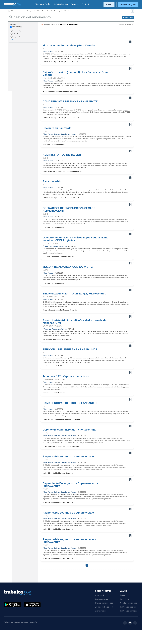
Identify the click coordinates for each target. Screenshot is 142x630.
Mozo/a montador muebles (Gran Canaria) (69, 45)
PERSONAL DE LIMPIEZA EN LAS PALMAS (70, 349)
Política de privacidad (129, 611)
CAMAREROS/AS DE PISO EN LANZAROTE (70, 101)
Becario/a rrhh (52, 181)
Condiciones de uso (128, 603)
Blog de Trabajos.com (104, 607)
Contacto (86, 4)
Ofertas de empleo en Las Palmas (32, 11)
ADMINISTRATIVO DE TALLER (62, 154)
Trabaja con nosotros (104, 603)
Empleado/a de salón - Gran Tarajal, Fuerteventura (74, 293)
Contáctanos (100, 611)
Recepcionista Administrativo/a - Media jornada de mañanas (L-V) (74, 321)
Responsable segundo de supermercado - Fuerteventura (69, 540)
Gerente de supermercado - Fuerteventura (69, 429)
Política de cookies (128, 607)
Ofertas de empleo (16, 11)
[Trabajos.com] (13, 6)
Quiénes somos (101, 599)
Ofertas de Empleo (43, 4)
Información (100, 595)
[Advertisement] (82, 34)
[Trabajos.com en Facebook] (125, 623)
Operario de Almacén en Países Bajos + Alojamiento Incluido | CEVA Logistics (75, 239)
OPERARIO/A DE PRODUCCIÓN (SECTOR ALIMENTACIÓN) (69, 209)
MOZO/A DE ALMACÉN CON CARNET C (68, 267)
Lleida (14, 34)
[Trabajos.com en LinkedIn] (135, 623)
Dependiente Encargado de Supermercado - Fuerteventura (70, 484)
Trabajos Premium (61, 4)
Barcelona (15, 31)
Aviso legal (124, 599)
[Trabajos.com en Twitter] (130, 623)
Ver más (14, 40)
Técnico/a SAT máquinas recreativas (66, 376)
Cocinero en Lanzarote (57, 128)
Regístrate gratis (128, 4)
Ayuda (122, 595)
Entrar (109, 4)
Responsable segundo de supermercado (68, 456)
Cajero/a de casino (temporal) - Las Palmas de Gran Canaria (75, 73)
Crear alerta (129, 17)
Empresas (75, 4)
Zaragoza (15, 37)
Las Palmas (16, 27)
